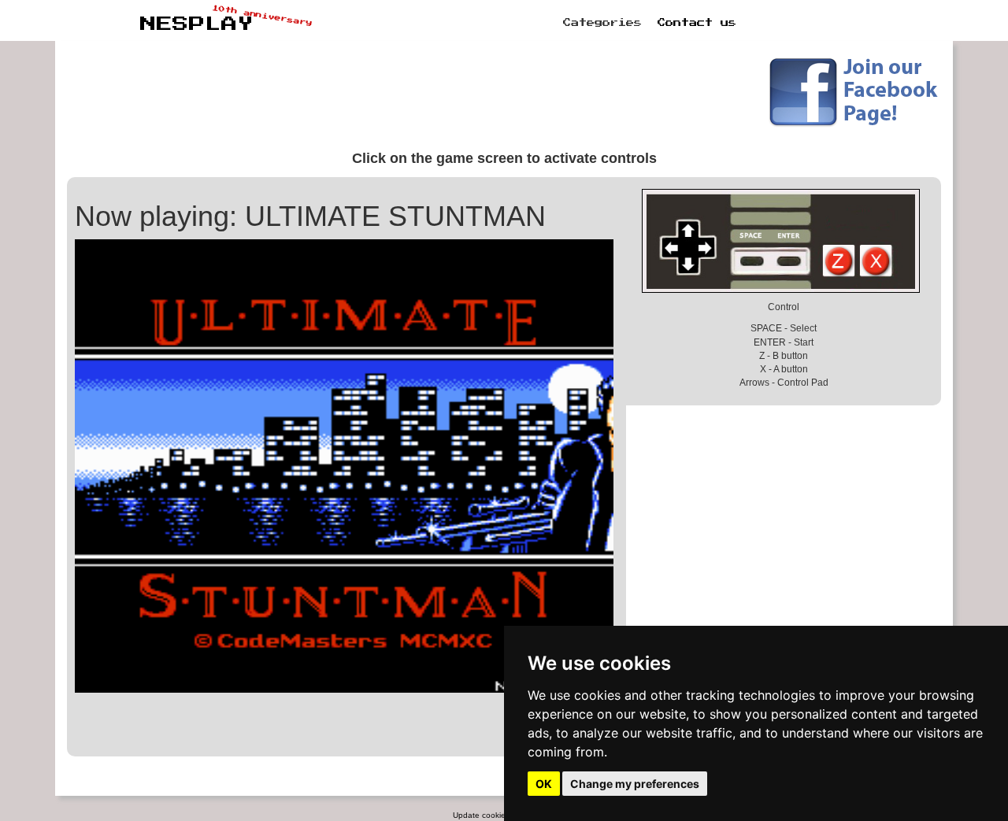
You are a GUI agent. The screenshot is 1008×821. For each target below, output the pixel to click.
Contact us (697, 23)
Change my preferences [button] (634, 783)
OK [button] (544, 783)
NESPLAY (197, 24)
